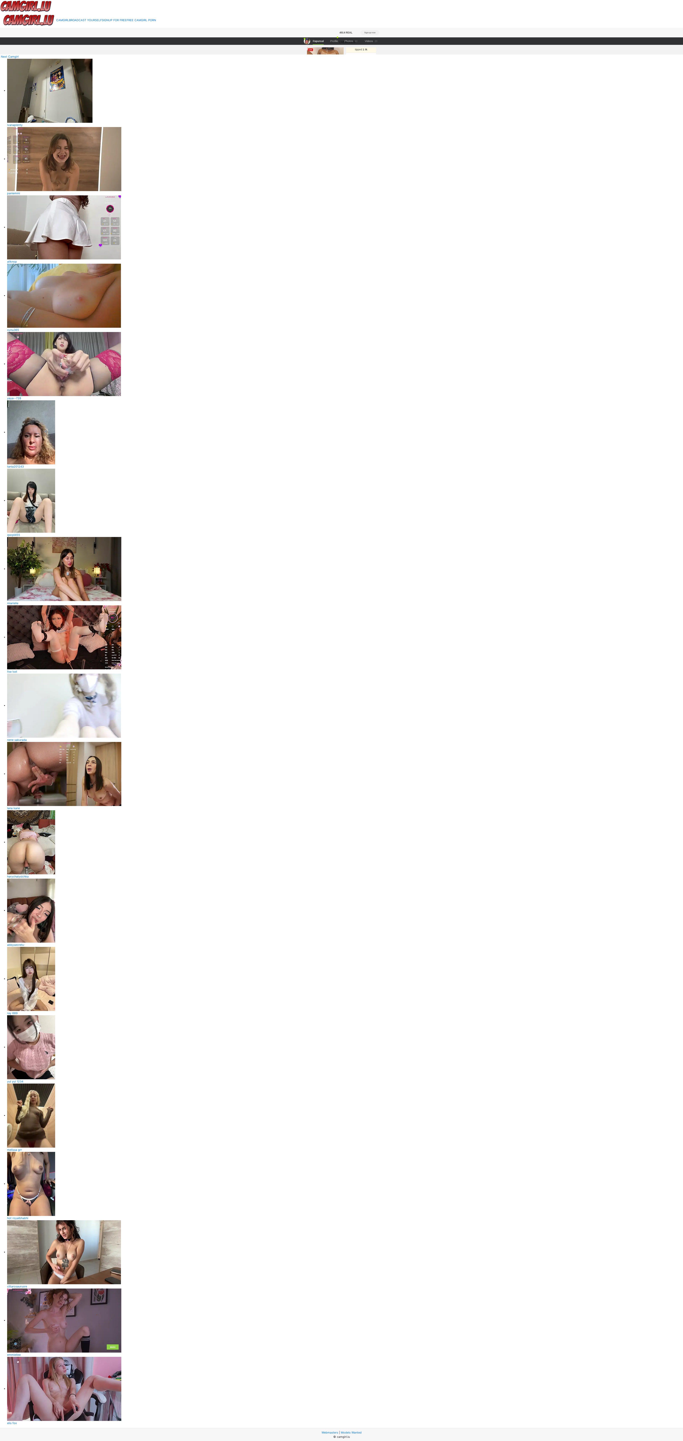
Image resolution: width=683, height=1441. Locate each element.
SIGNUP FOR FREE (114, 20)
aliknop (12, 261)
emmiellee (14, 1354)
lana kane (13, 808)
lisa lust (12, 671)
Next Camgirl (10, 56)
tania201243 (15, 466)
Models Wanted (351, 1432)
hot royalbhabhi (17, 1218)
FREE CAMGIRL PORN (141, 20)
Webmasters (330, 1432)
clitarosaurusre (17, 1286)
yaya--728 (14, 398)
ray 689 (12, 1013)
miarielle (12, 603)
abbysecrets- (16, 945)
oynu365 (13, 330)
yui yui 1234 (15, 1081)
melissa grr (14, 1150)
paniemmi (13, 193)
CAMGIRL (62, 20)
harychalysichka (18, 876)
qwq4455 (13, 535)
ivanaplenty (15, 125)
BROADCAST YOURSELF (85, 20)
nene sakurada (17, 740)
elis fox (12, 1423)
